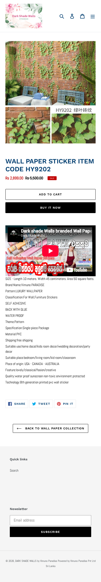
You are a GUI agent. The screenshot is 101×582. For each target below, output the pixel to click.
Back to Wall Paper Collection (54, 428)
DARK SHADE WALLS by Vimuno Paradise (36, 561)
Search (14, 470)
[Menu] (93, 16)
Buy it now (50, 207)
